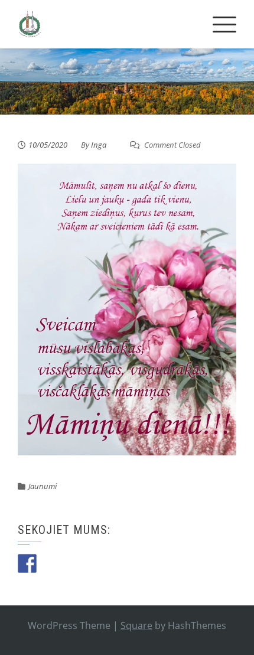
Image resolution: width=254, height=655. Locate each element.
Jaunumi (42, 486)
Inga (98, 144)
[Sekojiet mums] (27, 563)
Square (136, 625)
